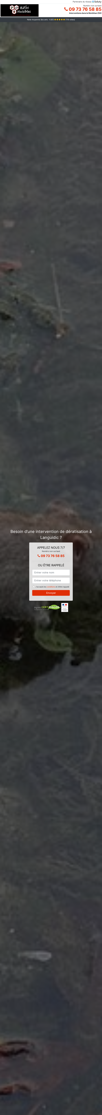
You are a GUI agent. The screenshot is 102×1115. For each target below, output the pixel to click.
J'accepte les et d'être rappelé (52, 587)
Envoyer (51, 592)
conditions (51, 587)
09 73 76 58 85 (85, 9)
